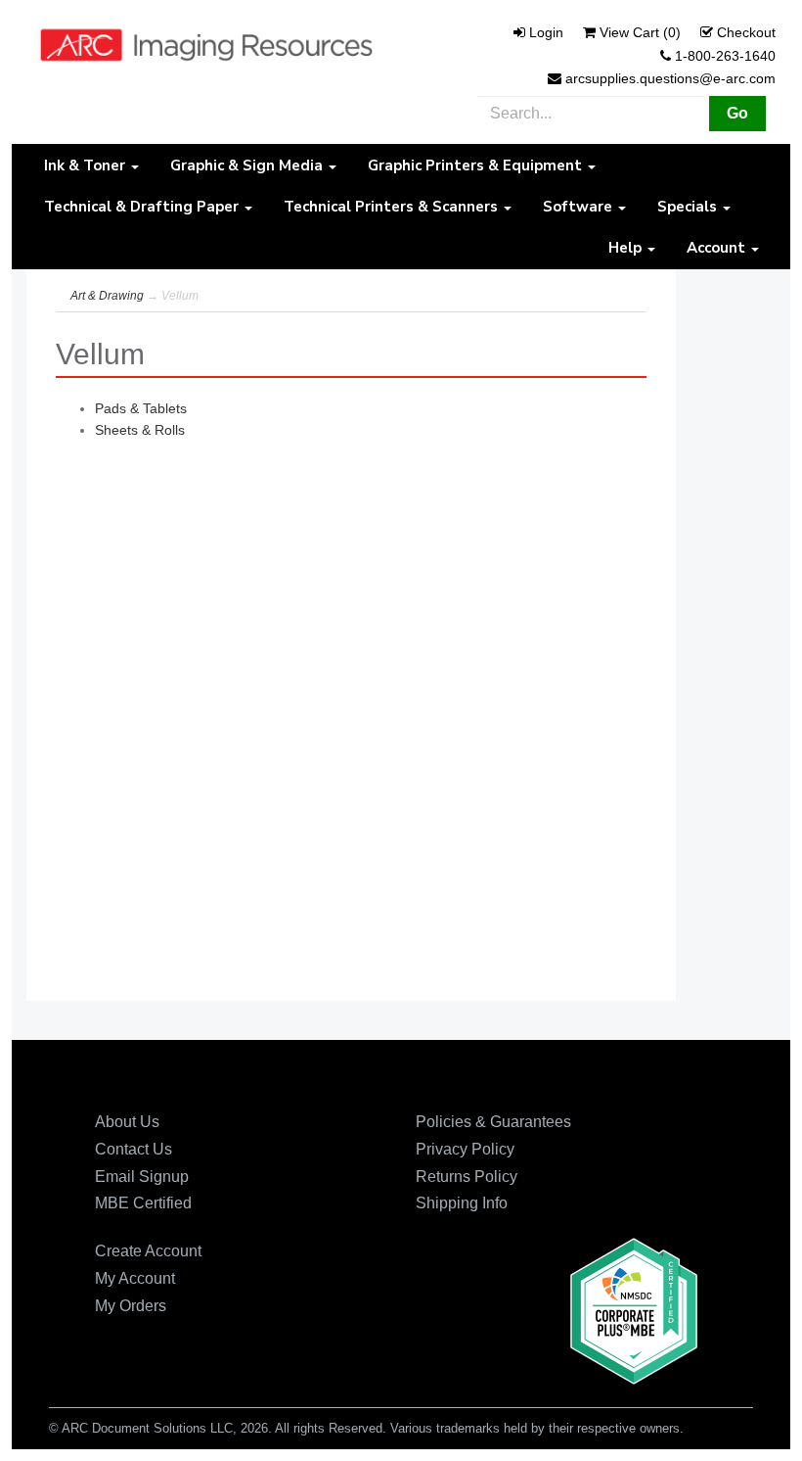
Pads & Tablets (141, 408)
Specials (689, 206)
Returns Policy (466, 1176)
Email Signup (142, 1176)
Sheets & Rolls (140, 430)
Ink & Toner (86, 165)
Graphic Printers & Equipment (477, 165)
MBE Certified (143, 1203)
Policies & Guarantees (493, 1121)
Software (579, 206)
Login (546, 32)
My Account (135, 1278)
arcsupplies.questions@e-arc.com (670, 78)
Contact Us (133, 1149)
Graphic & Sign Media (248, 165)
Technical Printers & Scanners (393, 206)
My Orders (130, 1305)
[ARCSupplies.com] (206, 44)
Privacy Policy (465, 1149)
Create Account (148, 1251)
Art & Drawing (107, 296)
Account (718, 248)
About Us (127, 1121)
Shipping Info (462, 1203)
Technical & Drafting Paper (143, 206)
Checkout (746, 32)
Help (627, 248)
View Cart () (640, 32)
